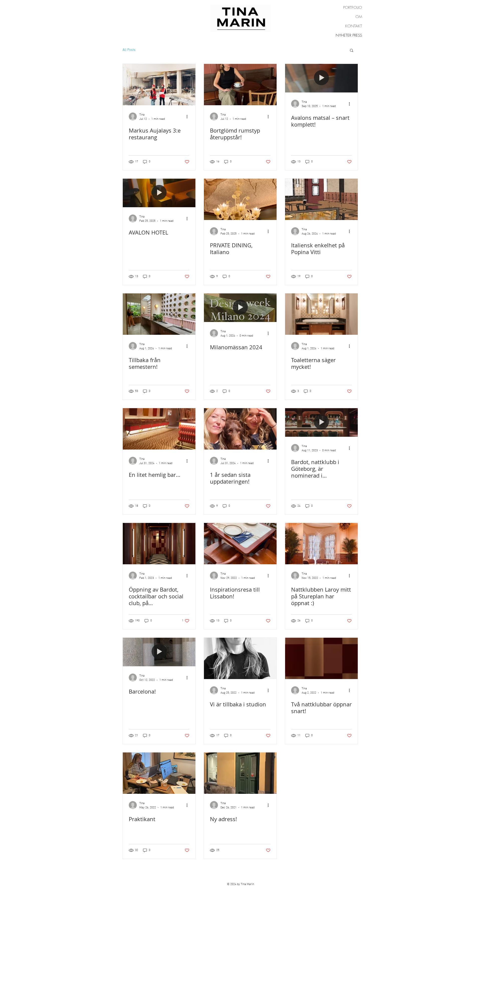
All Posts (129, 50)
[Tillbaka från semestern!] (159, 314)
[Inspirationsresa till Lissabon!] (240, 543)
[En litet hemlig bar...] (159, 429)
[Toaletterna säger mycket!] (321, 314)
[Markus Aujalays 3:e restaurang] (159, 84)
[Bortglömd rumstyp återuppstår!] (240, 84)
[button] (351, 50)
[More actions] (189, 117)
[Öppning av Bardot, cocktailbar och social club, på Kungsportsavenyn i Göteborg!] (159, 543)
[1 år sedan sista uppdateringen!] (240, 429)
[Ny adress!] (240, 773)
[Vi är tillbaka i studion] (240, 658)
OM (358, 16)
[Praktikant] (159, 773)
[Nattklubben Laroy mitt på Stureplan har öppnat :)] (321, 543)
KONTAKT (353, 26)
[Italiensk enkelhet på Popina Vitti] (321, 199)
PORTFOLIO (352, 7)
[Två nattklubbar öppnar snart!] (321, 658)
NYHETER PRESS (349, 35)
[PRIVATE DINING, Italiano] (240, 199)
